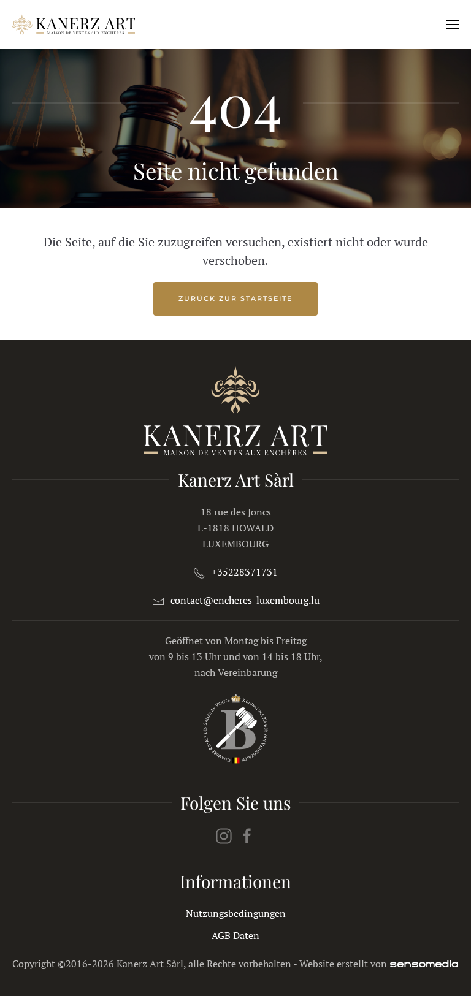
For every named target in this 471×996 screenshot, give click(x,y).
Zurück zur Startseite (235, 298)
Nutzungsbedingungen (236, 913)
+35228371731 (245, 572)
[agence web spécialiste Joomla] (424, 963)
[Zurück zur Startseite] (73, 24)
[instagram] (223, 835)
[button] (452, 24)
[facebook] (247, 835)
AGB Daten (235, 935)
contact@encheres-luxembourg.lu (245, 600)
